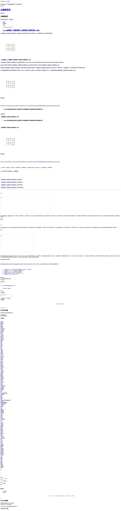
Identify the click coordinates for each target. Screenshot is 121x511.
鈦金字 (2, 423)
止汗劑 (2, 334)
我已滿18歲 (3, 508)
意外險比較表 (3, 385)
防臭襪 (2, 327)
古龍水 (2, 461)
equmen (7, 227)
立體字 (2, 415)
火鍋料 (2, 351)
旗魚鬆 (45, 255)
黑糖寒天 (2, 401)
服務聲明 (72, 495)
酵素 (1, 383)
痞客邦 (8, 285)
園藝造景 (2, 388)
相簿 (4, 22)
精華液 (2, 458)
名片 (4, 25)
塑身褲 (2, 465)
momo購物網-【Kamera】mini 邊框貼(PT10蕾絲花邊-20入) (13, 270)
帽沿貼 (2, 322)
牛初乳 (2, 381)
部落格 (4, 23)
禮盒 (9, 259)
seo (1, 455)
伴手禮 (2, 345)
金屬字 (2, 417)
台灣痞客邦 (6, 10)
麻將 (1, 439)
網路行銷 (2, 454)
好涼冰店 (2, 329)
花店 (1, 408)
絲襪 (1, 434)
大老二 (2, 440)
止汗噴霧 (2, 335)
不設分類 (11, 19)
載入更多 (2, 292)
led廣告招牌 (3, 419)
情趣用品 (2, 445)
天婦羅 (2, 350)
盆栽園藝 (2, 389)
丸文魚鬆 (2, 436)
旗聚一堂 (2, 339)
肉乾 (1, 347)
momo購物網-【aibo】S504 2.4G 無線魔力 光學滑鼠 (12, 271)
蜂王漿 (2, 379)
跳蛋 (1, 447)
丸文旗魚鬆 (3, 438)
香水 (1, 460)
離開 (7, 508)
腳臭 (1, 325)
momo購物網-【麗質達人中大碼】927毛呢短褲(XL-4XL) (13, 273)
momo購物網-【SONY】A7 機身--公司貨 (10, 274)
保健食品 (2, 377)
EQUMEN (2, 466)
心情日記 (9, 288)
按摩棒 (2, 446)
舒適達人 (8, 264)
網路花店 (2, 409)
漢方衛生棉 (16, 264)
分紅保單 (2, 387)
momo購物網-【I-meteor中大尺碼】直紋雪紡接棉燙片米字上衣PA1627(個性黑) (17, 269)
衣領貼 (2, 321)
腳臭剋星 (9, 215)
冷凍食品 (2, 353)
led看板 (2, 424)
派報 (1, 414)
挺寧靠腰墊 (3, 394)
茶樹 (1, 459)
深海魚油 (2, 382)
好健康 (2, 376)
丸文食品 (10, 255)
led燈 (1, 420)
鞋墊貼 (2, 337)
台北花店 (2, 413)
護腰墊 (2, 397)
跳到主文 (3, 13)
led (1, 421)
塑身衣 (2, 219)
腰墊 (1, 396)
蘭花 (1, 391)
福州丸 (2, 352)
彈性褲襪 (2, 433)
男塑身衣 (15, 227)
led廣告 (2, 422)
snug (1, 193)
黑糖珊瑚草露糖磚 (4, 402)
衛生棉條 (2, 452)
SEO (1, 407)
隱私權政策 (68, 495)
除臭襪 (3, 215)
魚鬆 (1, 229)
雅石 (1, 390)
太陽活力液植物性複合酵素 (5, 400)
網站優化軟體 (3, 403)
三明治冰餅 (3, 328)
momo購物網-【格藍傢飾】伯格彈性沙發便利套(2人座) (21, 30)
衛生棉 (3, 264)
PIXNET (51, 495)
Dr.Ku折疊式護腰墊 (4, 393)
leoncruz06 (2, 279)
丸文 (6, 255)
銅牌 (1, 416)
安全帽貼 (2, 331)
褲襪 (1, 432)
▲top (1, 290)
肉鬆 (1, 343)
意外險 (2, 384)
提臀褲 (2, 467)
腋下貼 (2, 333)
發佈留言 (2, 299)
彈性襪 (2, 430)
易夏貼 (2, 332)
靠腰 (1, 395)
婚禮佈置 (2, 410)
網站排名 (2, 406)
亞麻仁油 (2, 378)
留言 (10, 285)
